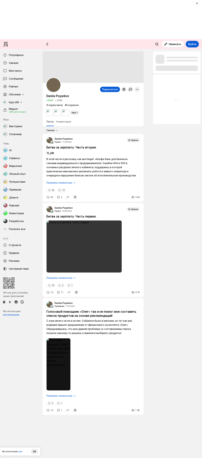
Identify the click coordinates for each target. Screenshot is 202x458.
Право (58, 142)
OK (34, 451)
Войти (192, 44)
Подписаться (110, 89)
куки (20, 451)
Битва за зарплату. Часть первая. (71, 216)
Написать (175, 44)
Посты (50, 121)
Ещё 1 (74, 112)
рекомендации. (11, 314)
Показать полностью (59, 182)
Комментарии (63, 121)
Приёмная (59, 306)
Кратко (134, 140)
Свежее (50, 130)
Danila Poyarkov (64, 138)
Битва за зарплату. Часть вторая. (71, 147)
